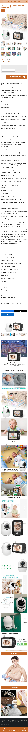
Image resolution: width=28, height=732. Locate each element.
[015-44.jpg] (14, 527)
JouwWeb (7, 724)
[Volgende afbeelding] (25, 27)
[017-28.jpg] (14, 565)
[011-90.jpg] (14, 508)
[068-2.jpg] (14, 485)
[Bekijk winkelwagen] (26, 1)
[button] (3, 43)
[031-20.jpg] (14, 603)
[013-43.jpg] (14, 546)
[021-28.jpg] (14, 584)
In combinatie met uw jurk (8, 67)
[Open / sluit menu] (1, 1)
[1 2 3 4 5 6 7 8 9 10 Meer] (3, 77)
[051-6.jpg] (14, 641)
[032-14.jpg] (14, 622)
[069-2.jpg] (14, 431)
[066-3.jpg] (14, 458)
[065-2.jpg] (14, 404)
